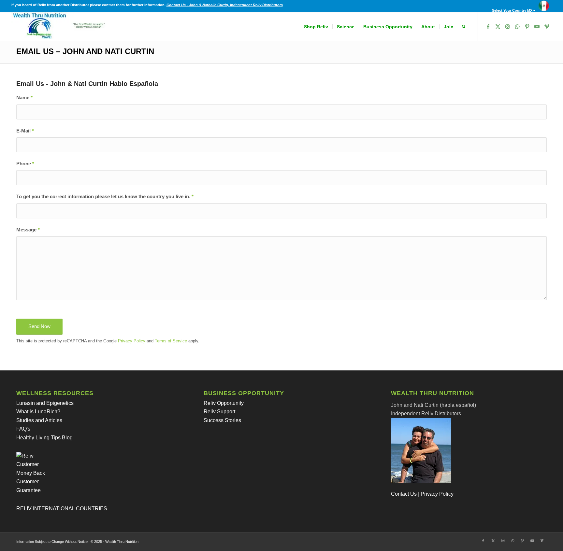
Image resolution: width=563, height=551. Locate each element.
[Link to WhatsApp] (517, 26)
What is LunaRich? (38, 411)
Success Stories (222, 420)
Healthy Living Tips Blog (44, 437)
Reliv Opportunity (224, 403)
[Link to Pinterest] (527, 26)
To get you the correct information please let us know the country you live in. (105, 196)
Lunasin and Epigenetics (45, 403)
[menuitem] (520, 6)
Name (24, 97)
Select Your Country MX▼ (514, 10)
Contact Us (404, 494)
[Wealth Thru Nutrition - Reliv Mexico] (60, 26)
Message (28, 229)
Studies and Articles (39, 420)
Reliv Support (219, 411)
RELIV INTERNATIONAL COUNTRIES (61, 508)
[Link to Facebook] (488, 26)
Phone (25, 163)
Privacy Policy (131, 340)
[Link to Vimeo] (547, 26)
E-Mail (25, 130)
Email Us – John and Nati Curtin (85, 51)
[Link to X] (498, 26)
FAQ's (23, 429)
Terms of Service (171, 340)
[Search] (464, 26)
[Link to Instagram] (507, 26)
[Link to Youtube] (537, 26)
